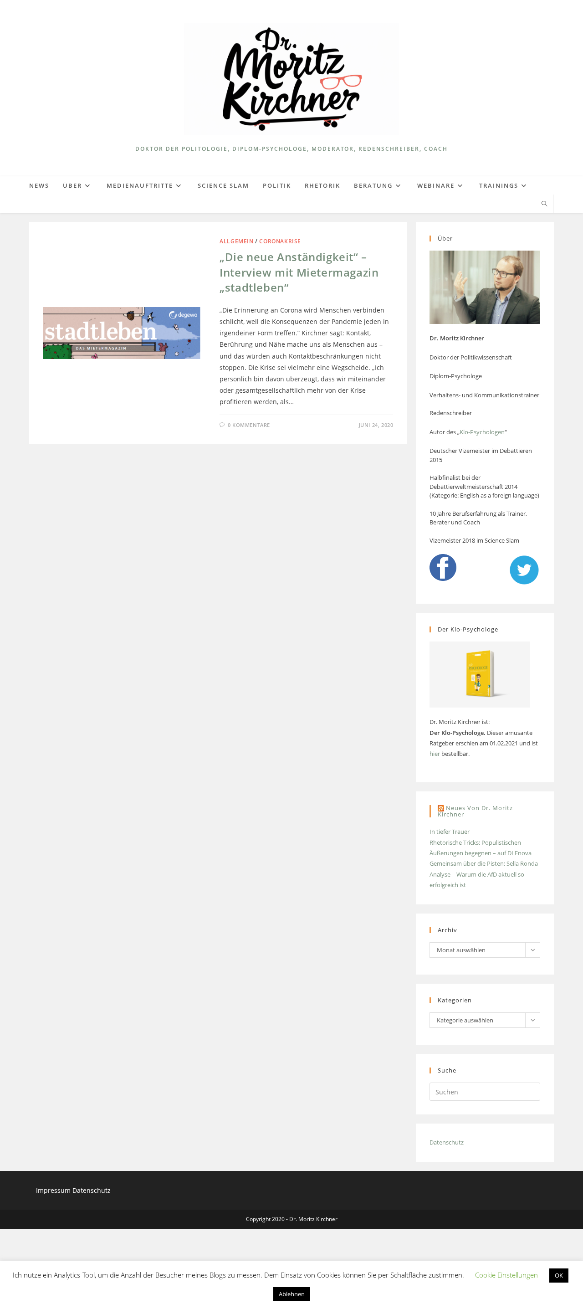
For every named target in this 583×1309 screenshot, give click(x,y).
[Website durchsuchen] (544, 204)
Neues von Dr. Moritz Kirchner (475, 811)
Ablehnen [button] (292, 1294)
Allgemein (236, 241)
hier (435, 753)
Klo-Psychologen (482, 432)
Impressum (54, 1190)
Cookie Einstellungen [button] (506, 1274)
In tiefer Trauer (450, 831)
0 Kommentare (249, 424)
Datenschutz (447, 1142)
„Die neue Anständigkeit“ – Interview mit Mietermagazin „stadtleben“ (299, 272)
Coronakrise (280, 241)
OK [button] (559, 1275)
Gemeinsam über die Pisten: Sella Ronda (484, 863)
